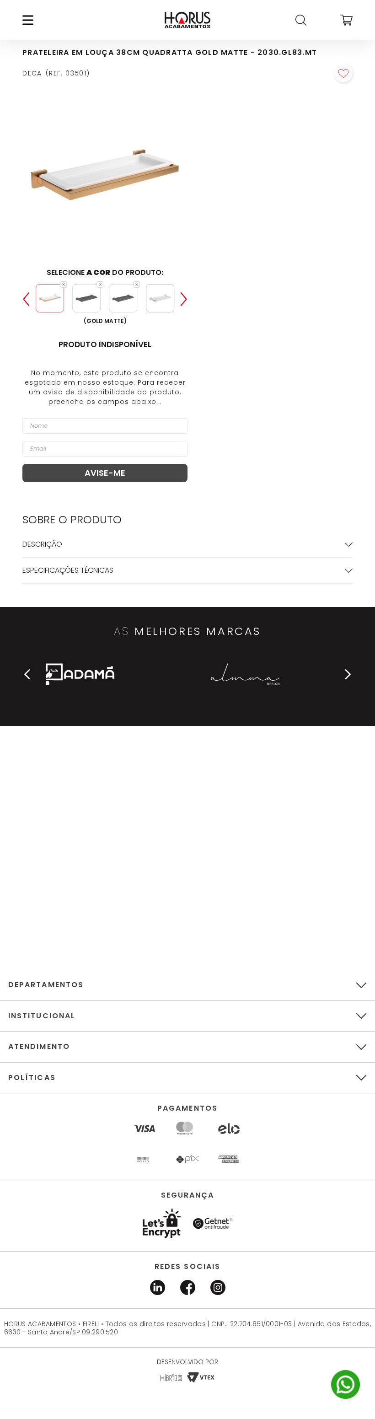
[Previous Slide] (26, 299)
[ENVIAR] (105, 473)
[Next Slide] (184, 299)
